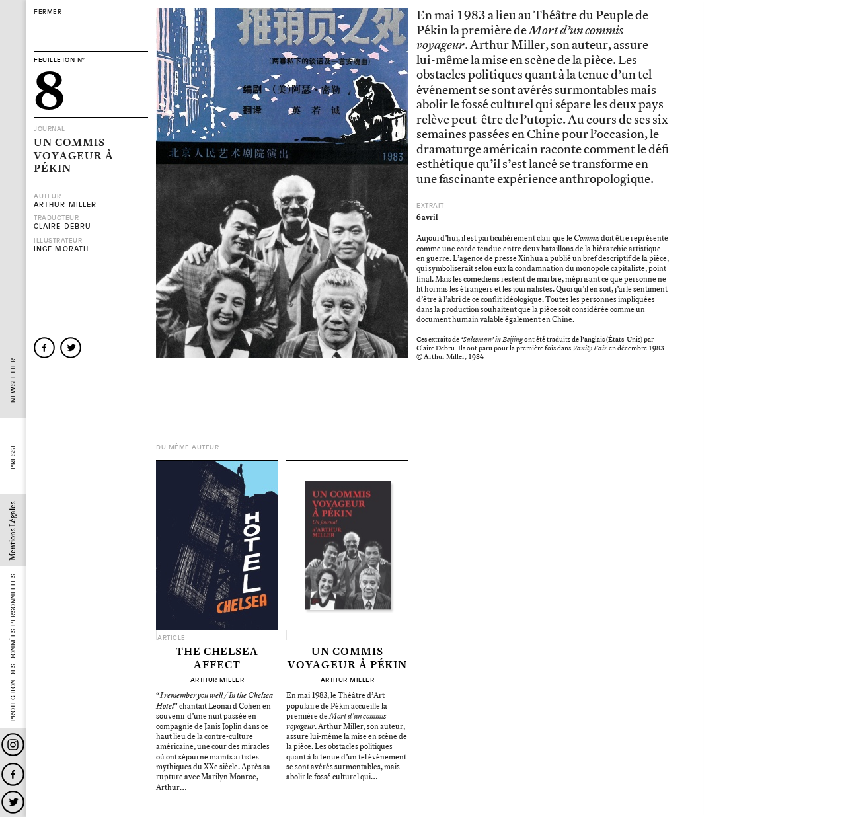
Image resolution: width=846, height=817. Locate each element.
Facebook (13, 774)
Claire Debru (62, 226)
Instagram (13, 745)
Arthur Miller (65, 204)
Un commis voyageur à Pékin (347, 659)
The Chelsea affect (217, 659)
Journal (49, 129)
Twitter (13, 802)
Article (171, 638)
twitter (70, 347)
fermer (47, 12)
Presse (13, 456)
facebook (44, 347)
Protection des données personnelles (13, 648)
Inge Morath (61, 249)
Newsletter (13, 380)
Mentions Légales (13, 531)
